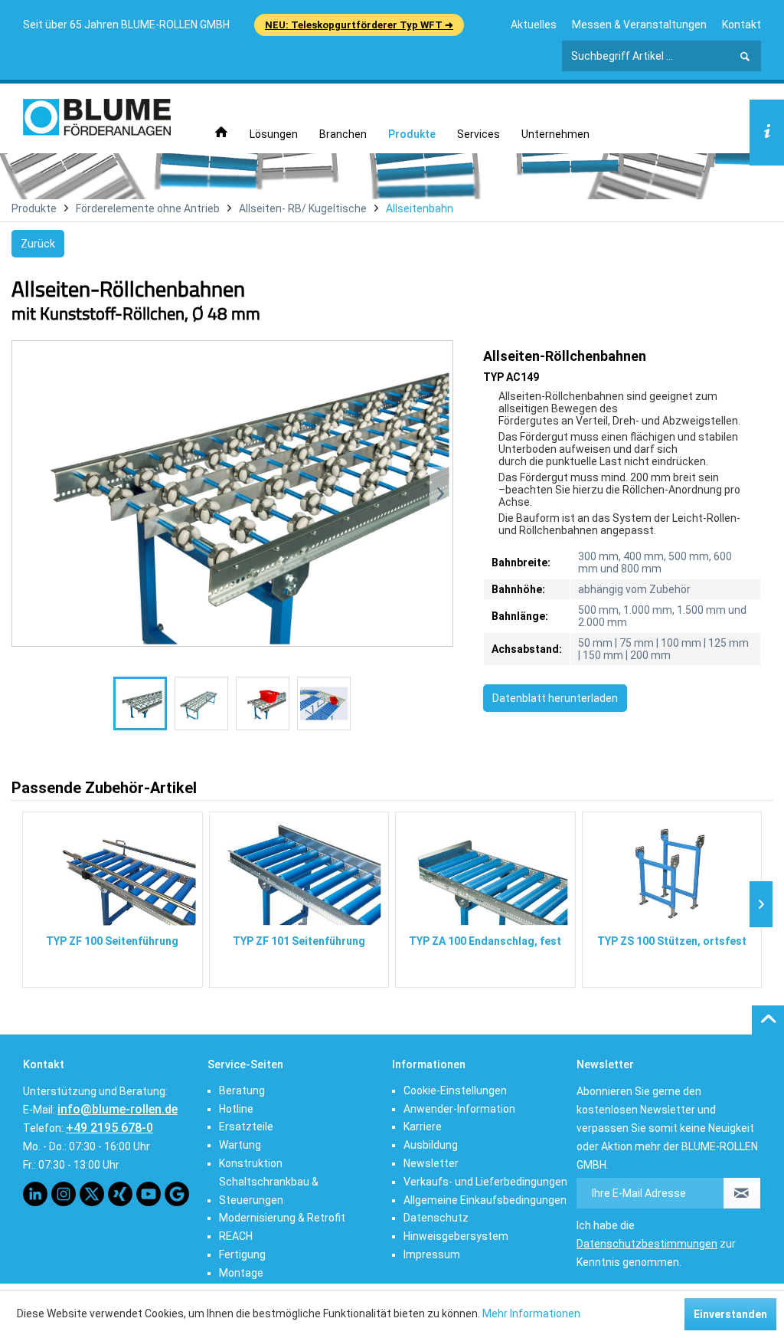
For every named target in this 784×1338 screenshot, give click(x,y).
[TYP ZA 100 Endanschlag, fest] (485, 872)
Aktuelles (534, 24)
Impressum (431, 1254)
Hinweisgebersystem (455, 1236)
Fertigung (242, 1254)
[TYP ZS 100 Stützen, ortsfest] (672, 872)
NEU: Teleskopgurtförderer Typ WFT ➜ (359, 25)
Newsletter (431, 1163)
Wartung (240, 1145)
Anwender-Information (459, 1109)
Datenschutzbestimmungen (647, 1244)
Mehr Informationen (531, 1313)
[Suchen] (745, 57)
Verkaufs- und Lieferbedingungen (485, 1182)
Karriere (422, 1126)
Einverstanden (730, 1314)
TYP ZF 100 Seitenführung (112, 941)
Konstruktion (251, 1163)
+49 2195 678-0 (109, 1127)
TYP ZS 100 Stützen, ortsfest (671, 941)
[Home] (221, 133)
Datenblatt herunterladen (555, 698)
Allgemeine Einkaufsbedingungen (485, 1200)
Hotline (236, 1109)
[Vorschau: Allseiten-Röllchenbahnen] (140, 703)
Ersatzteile (246, 1126)
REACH (236, 1236)
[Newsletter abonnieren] (742, 1193)
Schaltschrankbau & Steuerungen (268, 1191)
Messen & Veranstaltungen (639, 24)
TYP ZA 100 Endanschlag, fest (485, 941)
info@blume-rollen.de (117, 1109)
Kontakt (741, 24)
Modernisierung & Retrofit (282, 1218)
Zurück (38, 244)
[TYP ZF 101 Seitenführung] (299, 872)
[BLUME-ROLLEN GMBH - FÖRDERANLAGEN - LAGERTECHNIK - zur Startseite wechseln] (97, 117)
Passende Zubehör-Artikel (104, 788)
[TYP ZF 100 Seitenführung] (112, 872)
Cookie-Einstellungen (455, 1090)
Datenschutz (436, 1218)
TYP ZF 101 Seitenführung (299, 941)
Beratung (242, 1090)
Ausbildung (430, 1145)
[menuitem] (534, 24)
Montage (241, 1273)
